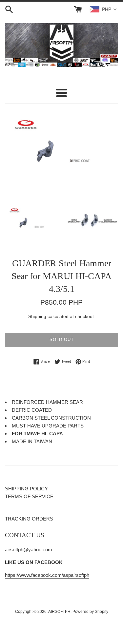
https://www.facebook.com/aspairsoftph (47, 575)
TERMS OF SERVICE (29, 496)
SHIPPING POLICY (26, 488)
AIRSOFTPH (59, 611)
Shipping (37, 316)
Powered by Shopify (90, 611)
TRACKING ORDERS (29, 518)
